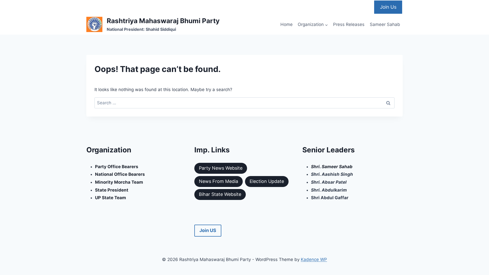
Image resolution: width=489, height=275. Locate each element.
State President (111, 190)
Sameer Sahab (385, 24)
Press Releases (348, 24)
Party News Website (220, 168)
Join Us (388, 7)
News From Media (218, 181)
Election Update (267, 181)
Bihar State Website (220, 194)
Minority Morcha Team (119, 182)
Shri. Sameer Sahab (331, 166)
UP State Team (110, 197)
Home (286, 24)
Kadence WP (314, 259)
